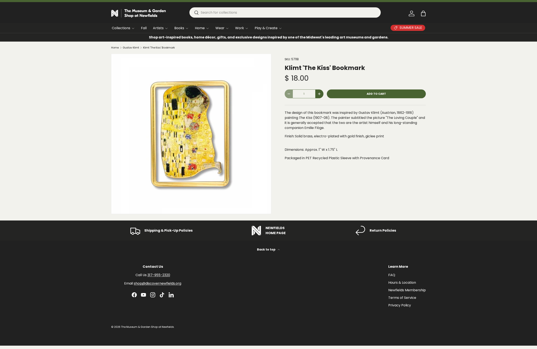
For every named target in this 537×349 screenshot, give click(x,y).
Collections (121, 28)
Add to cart (376, 94)
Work (239, 28)
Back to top (266, 249)
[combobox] (285, 12)
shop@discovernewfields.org (157, 283)
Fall (144, 28)
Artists (158, 28)
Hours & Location (402, 282)
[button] (423, 13)
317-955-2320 (158, 275)
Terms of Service (402, 297)
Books (179, 28)
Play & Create (266, 28)
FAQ (391, 275)
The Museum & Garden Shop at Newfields (147, 327)
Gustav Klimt (131, 47)
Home (200, 28)
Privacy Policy (399, 305)
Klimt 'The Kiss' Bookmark (159, 47)
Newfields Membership (407, 290)
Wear (219, 28)
